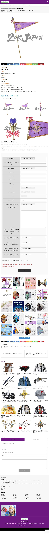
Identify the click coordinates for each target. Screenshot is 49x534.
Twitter (21, 521)
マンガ (22, 346)
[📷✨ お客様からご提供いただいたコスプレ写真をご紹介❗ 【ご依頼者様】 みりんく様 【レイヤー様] (30, 330)
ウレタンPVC (28, 346)
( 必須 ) (4, 449)
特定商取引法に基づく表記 (33, 523)
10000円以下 (15, 494)
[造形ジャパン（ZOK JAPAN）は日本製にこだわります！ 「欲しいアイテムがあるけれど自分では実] (6, 283)
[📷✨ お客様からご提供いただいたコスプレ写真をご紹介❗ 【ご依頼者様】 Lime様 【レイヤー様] (18, 294)
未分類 (2, 489)
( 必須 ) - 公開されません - (7, 452)
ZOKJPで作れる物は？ (30, 525)
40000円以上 (15, 495)
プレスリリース (3, 488)
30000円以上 (3, 495)
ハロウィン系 (4, 485)
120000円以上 (15, 498)
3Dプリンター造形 (14, 8)
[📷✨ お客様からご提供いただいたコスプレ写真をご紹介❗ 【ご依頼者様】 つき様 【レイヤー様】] (30, 306)
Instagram (25, 521)
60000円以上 (38, 495)
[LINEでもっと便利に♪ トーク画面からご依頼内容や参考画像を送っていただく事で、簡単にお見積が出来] (18, 283)
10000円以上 (26, 494)
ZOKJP (22, 529)
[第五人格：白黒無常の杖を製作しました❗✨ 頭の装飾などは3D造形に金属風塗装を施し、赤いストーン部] (6, 294)
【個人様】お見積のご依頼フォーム (10, 523)
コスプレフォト (7, 486)
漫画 (31, 346)
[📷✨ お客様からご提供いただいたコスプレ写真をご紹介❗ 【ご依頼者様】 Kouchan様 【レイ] (18, 330)
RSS (27, 521)
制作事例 (2, 486)
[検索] (44, 2)
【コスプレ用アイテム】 (6, 8)
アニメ (20, 346)
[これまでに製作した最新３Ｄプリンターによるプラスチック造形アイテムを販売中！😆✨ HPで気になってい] (30, 283)
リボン (25, 346)
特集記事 (2, 479)
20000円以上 (38, 494)
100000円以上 (38, 497)
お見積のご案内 (41, 523)
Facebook (23, 521)
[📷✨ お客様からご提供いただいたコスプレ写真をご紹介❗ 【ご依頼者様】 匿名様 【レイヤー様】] (42, 330)
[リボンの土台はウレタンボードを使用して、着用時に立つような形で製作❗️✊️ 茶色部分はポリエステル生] (42, 283)
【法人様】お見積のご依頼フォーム (22, 523)
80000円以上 (15, 497)
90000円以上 (26, 497)
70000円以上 (3, 497)
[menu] (47, 2)
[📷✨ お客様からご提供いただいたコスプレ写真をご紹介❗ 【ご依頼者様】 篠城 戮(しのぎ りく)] (18, 318)
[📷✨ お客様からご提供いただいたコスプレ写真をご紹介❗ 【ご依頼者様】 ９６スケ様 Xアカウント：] (6, 318)
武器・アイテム (11, 482)
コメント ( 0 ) (13, 439)
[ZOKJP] (5, 1)
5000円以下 (3, 494)
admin (6, 344)
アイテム (16, 346)
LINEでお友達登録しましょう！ (20, 525)
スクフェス (8, 346)
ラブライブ (4, 346)
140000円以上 (38, 498)
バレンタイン (13, 346)
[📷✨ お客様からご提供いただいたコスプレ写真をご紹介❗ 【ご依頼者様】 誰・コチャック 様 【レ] (30, 294)
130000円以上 (26, 498)
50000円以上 (20, 8)
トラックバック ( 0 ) (36, 439)
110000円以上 (3, 498)
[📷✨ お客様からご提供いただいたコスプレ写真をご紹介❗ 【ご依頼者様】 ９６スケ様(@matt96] (42, 306)
